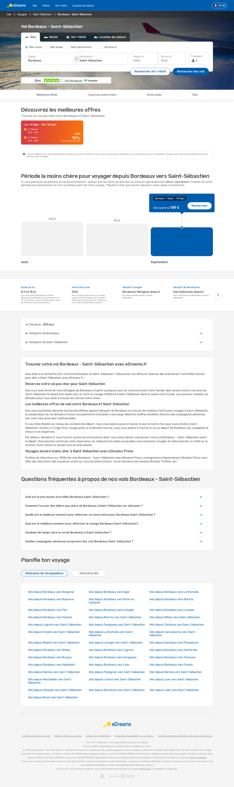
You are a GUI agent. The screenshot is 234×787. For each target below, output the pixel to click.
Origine (32, 56)
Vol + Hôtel (61, 5)
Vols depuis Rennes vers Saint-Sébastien (175, 672)
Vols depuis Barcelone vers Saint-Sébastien (117, 690)
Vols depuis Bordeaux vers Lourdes (171, 610)
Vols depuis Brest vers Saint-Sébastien (53, 697)
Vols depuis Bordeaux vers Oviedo (171, 664)
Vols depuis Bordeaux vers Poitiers (50, 617)
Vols (35, 5)
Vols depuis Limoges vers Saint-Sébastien (116, 642)
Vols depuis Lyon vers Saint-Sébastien (173, 679)
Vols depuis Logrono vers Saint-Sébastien (55, 624)
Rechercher (200, 205)
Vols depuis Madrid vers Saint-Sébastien (54, 642)
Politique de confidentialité (98, 736)
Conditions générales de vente (36, 736)
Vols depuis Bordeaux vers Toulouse (172, 657)
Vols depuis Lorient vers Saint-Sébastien (115, 679)
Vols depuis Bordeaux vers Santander (173, 650)
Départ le (139, 56)
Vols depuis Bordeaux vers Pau (47, 610)
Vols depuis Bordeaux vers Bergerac (51, 592)
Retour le (166, 56)
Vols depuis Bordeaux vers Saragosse (113, 657)
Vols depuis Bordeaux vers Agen (109, 592)
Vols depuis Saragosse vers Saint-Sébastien (117, 624)
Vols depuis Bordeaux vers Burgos (50, 657)
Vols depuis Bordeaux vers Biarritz (171, 599)
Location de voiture (83, 5)
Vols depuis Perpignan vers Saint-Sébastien (117, 672)
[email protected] (198, 758)
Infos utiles (154, 94)
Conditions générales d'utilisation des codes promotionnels (185, 736)
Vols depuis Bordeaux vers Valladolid (51, 664)
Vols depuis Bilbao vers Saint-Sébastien (174, 617)
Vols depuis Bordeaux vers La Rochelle (174, 592)
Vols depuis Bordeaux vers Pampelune (173, 642)
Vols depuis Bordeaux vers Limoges (111, 610)
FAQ (195, 94)
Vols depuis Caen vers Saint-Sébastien (174, 690)
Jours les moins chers (102, 94)
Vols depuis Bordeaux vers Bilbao (49, 650)
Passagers (197, 56)
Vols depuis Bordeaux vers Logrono (111, 650)
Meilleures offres (46, 94)
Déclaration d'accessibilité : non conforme (134, 736)
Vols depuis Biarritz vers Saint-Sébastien (115, 617)
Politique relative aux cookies (68, 736)
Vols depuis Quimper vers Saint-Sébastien (55, 690)
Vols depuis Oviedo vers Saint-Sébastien (54, 632)
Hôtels (46, 5)
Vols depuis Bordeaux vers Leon (109, 664)
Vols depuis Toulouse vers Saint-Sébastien (176, 624)
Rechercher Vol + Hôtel (150, 71)
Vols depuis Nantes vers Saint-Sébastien (54, 672)
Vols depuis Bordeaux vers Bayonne (51, 599)
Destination (86, 56)
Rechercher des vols (191, 71)
